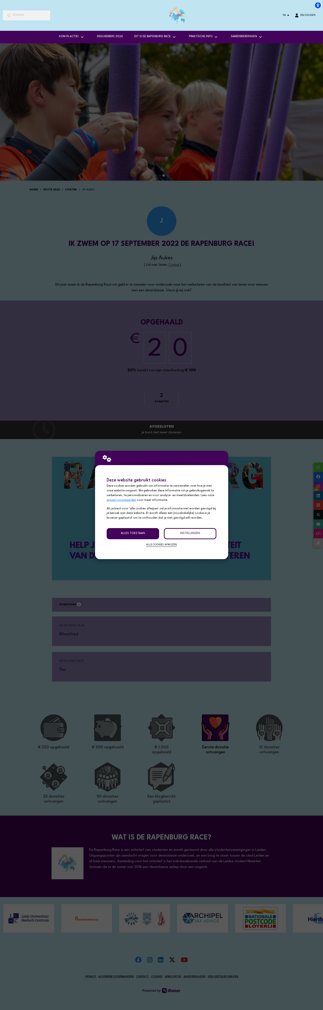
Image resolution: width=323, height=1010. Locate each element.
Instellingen (190, 533)
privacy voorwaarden (121, 500)
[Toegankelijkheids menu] (318, 5)
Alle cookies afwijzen (161, 544)
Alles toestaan (133, 533)
